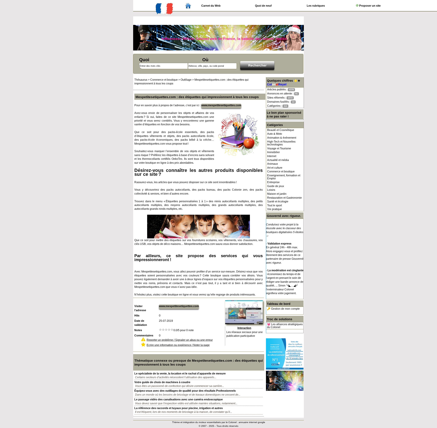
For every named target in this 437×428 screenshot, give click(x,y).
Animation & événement (281, 137)
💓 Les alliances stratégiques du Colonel (285, 326)
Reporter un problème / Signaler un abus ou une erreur (180, 339)
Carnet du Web (211, 5)
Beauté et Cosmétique (280, 130)
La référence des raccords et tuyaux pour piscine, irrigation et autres (178, 408)
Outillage (186, 79)
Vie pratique (274, 209)
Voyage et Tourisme (279, 148)
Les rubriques (316, 5)
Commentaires (143, 335)
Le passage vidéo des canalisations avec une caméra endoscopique (178, 399)
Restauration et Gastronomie (284, 197)
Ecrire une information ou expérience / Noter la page (178, 345)
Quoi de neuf (263, 5)
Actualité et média (278, 160)
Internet (271, 156)
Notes (138, 330)
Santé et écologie (277, 201)
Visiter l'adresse (140, 308)
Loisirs (271, 189)
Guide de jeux (275, 186)
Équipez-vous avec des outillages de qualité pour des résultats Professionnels (185, 390)
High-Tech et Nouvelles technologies (281, 143)
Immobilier (273, 152)
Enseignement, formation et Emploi (283, 177)
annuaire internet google (252, 422)
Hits (136, 315)
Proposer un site (369, 5)
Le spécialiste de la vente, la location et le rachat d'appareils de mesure (180, 373)
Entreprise (273, 182)
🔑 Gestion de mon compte (283, 308)
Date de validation (140, 322)
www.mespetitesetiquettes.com (221, 105)
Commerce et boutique (281, 171)
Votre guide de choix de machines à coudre (162, 382)
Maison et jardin (276, 193)
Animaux (272, 163)
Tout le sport (274, 205)
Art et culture (274, 167)
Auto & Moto (274, 133)
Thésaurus (140, 79)
